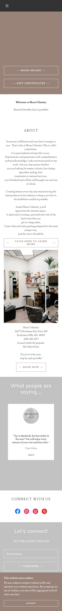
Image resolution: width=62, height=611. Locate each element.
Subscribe (31, 566)
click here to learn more (31, 243)
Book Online (31, 70)
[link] (17, 512)
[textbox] (31, 554)
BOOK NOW (31, 367)
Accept (31, 603)
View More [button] (31, 448)
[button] (7, 6)
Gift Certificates (31, 83)
